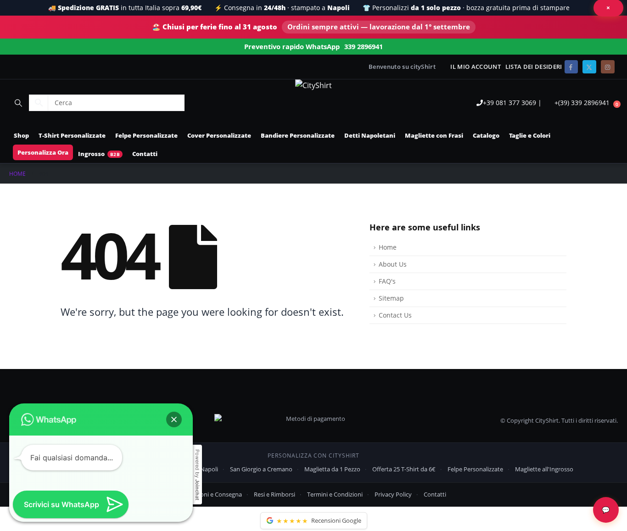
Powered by (197, 474)
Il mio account (475, 67)
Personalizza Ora (42, 152)
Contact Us (395, 315)
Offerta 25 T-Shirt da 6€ (404, 469)
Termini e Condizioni (335, 494)
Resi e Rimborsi (274, 494)
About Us (393, 264)
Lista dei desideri (533, 67)
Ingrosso (91, 154)
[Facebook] (571, 66)
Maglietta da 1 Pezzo (332, 469)
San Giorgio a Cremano (261, 469)
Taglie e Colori (529, 135)
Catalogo (486, 135)
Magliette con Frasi (434, 135)
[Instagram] (607, 66)
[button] (18, 103)
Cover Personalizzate (219, 135)
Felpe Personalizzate (146, 135)
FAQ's (387, 281)
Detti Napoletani (369, 135)
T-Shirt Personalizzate (72, 135)
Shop (21, 135)
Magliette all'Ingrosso (544, 469)
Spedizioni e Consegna (211, 494)
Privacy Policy (393, 494)
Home (388, 247)
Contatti (144, 154)
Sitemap (391, 298)
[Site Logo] (313, 85)
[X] (589, 66)
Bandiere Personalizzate (298, 135)
